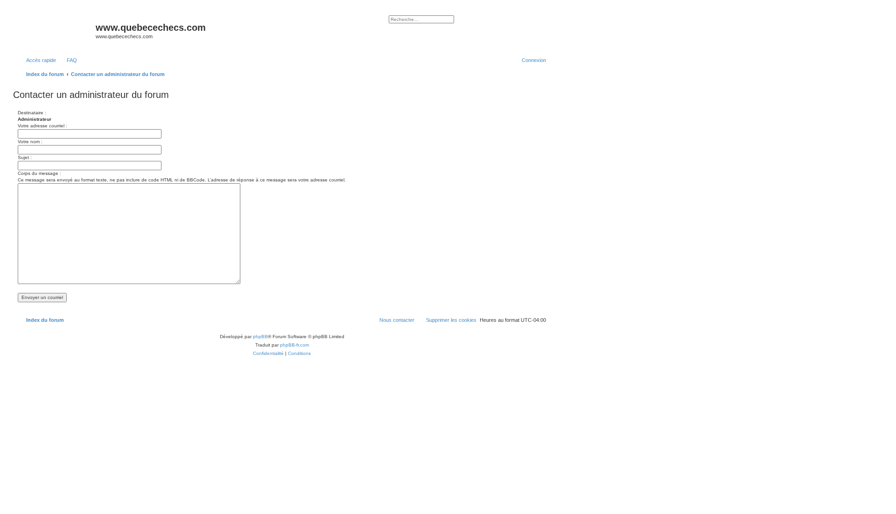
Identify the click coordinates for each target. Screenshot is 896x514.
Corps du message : (39, 173)
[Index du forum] (55, 30)
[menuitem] (67, 60)
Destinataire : (32, 112)
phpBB (260, 336)
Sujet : (25, 157)
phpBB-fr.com (294, 344)
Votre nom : (30, 141)
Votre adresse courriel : (42, 125)
